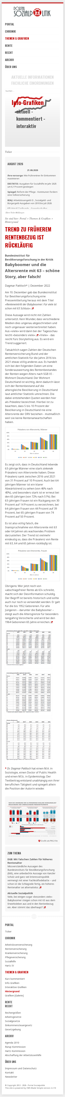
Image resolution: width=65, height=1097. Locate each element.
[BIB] (33, 308)
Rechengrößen (13, 1012)
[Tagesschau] (37, 335)
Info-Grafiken (12, 983)
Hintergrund (12, 991)
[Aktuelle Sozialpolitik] (45, 907)
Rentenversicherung (15, 948)
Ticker (8, 931)
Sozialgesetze (12, 1021)
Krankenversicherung (16, 953)
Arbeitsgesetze (13, 1016)
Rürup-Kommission (15, 1046)
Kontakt (9, 1072)
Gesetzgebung (13, 1029)
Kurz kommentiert (15, 978)
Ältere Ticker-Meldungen (15, 212)
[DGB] (40, 887)
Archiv (9, 60)
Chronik (10, 31)
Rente (8, 45)
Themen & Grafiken (17, 38)
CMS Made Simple (34, 1088)
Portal (9, 24)
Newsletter (11, 1076)
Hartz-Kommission (15, 1051)
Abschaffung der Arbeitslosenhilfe (23, 1055)
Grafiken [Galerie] (14, 995)
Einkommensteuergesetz (18, 1025)
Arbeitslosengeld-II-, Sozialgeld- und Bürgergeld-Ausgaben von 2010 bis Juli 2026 (30, 202)
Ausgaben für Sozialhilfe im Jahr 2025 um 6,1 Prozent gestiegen (32, 185)
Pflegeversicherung (15, 957)
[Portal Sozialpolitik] (32, 12)
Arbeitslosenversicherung (18, 944)
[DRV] (52, 622)
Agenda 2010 (12, 1042)
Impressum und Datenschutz (21, 1068)
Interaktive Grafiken (15, 987)
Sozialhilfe (10, 961)
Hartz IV (9, 965)
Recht (9, 52)
